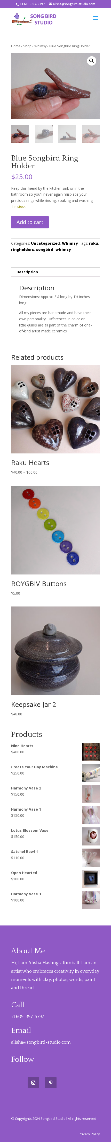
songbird (44, 249)
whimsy (63, 249)
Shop (27, 46)
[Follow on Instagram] (33, 1082)
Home (15, 46)
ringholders (22, 249)
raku (93, 243)
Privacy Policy (89, 1134)
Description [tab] (27, 271)
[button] (91, 61)
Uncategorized (45, 243)
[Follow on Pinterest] (51, 1082)
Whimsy (40, 46)
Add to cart (30, 222)
